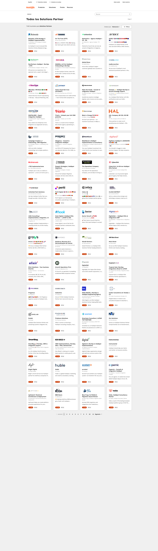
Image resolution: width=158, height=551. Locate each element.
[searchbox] (113, 14)
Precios (62, 7)
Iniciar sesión (117, 2)
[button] (130, 19)
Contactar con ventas (56, 2)
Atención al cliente (42, 2)
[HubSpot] (30, 7)
